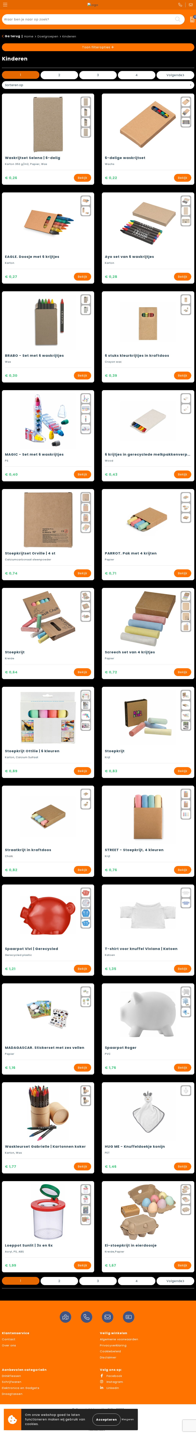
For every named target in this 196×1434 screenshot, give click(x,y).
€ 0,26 (11, 178)
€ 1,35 (110, 969)
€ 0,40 (11, 474)
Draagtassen (12, 1394)
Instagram (114, 1382)
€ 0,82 (11, 870)
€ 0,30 (11, 375)
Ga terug (12, 36)
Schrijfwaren (11, 1382)
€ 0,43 (111, 474)
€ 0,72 (111, 672)
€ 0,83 (111, 771)
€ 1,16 (10, 1067)
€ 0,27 (11, 276)
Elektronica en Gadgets (20, 1388)
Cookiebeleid (110, 1351)
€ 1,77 (10, 1166)
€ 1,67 (110, 1265)
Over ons (9, 1345)
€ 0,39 (111, 375)
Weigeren (128, 1419)
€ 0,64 (11, 672)
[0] (191, 19)
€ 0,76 (111, 870)
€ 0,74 (11, 573)
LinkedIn (112, 1388)
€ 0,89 (11, 771)
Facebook (114, 1376)
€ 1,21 (10, 969)
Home (28, 36)
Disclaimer (108, 1357)
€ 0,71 (110, 573)
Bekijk (82, 178)
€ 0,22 (111, 178)
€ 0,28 (111, 276)
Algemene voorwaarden (119, 1339)
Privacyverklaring (113, 1345)
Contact (9, 1339)
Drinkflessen (11, 1376)
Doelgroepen (48, 36)
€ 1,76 (110, 1067)
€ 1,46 (111, 1166)
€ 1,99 (10, 1265)
